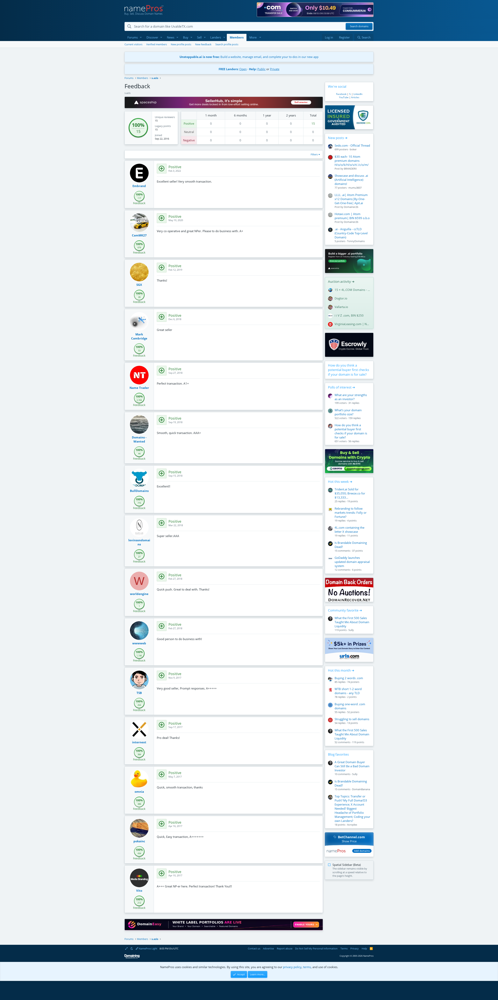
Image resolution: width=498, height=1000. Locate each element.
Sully (351, 630)
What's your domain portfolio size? (348, 412)
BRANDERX (350, 168)
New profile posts (181, 44)
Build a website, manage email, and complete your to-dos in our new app (249, 57)
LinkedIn (357, 94)
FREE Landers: (228, 69)
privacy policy (292, 967)
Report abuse (284, 948)
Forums (132, 37)
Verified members (156, 44)
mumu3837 (355, 187)
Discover (152, 37)
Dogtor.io (341, 298)
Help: (253, 69)
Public (261, 69)
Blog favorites (338, 754)
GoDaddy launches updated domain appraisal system (352, 562)
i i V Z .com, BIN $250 (349, 315)
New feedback (203, 44)
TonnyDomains (356, 241)
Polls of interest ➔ (341, 387)
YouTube (344, 97)
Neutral (189, 132)
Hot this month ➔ (341, 670)
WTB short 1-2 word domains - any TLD (348, 691)
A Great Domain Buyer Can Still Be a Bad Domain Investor (352, 766)
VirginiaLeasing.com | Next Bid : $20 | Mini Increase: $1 (352, 324)
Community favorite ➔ (345, 610)
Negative (189, 140)
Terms (344, 948)
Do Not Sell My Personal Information (316, 948)
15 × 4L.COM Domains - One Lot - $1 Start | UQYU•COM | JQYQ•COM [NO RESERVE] (352, 290)
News (170, 37)
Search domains (359, 26)
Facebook (341, 94)
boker (353, 149)
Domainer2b (351, 207)
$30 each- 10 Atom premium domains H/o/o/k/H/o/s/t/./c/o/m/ (352, 161)
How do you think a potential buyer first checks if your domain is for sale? (348, 370)
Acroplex (352, 824)
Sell (199, 37)
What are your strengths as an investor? (351, 397)
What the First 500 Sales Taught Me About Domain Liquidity (352, 622)
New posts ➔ (337, 138)
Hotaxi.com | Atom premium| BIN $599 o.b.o (352, 216)
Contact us (254, 948)
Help (364, 948)
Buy (185, 37)
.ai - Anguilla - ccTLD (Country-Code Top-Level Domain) (351, 233)
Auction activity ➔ (341, 281)
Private (274, 69)
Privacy (354, 948)
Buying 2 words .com (349, 678)
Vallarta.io (341, 307)
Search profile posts (226, 44)
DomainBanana (361, 789)
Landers (215, 37)
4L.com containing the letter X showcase (349, 530)
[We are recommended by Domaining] (132, 957)
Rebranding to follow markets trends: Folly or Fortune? (350, 513)
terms (307, 967)
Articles (355, 97)
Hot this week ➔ (340, 481)
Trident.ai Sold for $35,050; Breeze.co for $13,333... (350, 493)
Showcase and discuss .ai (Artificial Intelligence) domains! (351, 180)
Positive (189, 123)
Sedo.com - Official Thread (352, 145)
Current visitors (133, 44)
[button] (141, 37)
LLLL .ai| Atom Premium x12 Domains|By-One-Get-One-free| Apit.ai (351, 199)
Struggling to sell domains (352, 719)
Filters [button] (314, 154)
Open (243, 69)
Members (237, 37)
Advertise (268, 948)
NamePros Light (147, 948)
